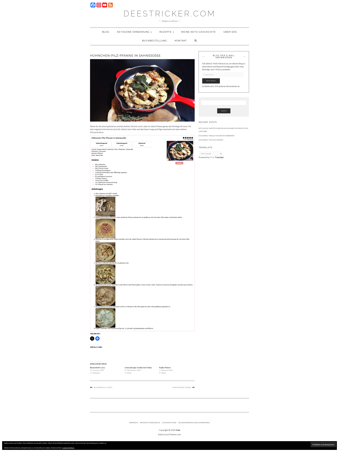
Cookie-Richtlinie (68, 448)
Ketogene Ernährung (134, 32)
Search (224, 111)
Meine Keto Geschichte (198, 32)
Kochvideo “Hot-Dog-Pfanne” (211, 140)
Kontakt (181, 40)
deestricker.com (169, 13)
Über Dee (230, 32)
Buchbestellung (154, 40)
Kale (178, 430)
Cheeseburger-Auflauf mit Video (138, 367)
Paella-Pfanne (165, 367)
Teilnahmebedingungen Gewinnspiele (194, 423)
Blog (106, 32)
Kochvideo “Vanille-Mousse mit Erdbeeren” (217, 136)
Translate (219, 157)
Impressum (133, 423)
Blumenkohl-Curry (97, 367)
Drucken (179, 163)
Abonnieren (211, 81)
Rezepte (165, 32)
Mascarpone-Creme (181, 387)
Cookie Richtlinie (169, 423)
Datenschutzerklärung (150, 423)
